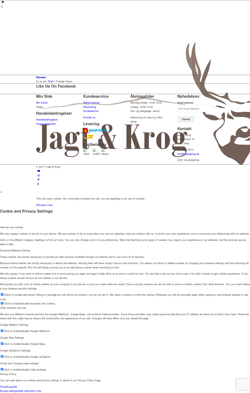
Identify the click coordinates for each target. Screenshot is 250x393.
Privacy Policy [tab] (8, 374)
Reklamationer (91, 102)
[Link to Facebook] (38, 184)
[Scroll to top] (1, 192)
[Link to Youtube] (39, 171)
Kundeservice (91, 111)
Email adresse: (185, 102)
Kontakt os (89, 117)
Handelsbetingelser (47, 119)
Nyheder (41, 77)
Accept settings (9, 391)
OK (38, 205)
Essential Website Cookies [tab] (15, 250)
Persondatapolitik (46, 124)
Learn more (46, 205)
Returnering (89, 107)
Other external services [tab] (13, 308)
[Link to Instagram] (39, 175)
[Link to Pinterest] (38, 179)
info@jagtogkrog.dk (188, 154)
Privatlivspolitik (8, 387)
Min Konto (42, 102)
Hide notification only (29, 391)
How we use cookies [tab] (11, 227)
